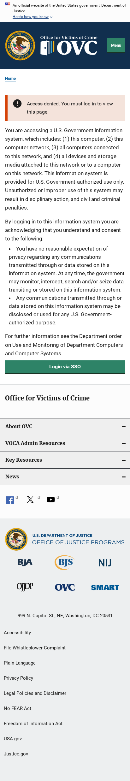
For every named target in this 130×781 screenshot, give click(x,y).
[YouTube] (53, 502)
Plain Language (20, 663)
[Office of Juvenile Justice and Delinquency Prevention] (25, 592)
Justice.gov (16, 754)
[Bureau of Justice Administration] (25, 567)
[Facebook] (12, 502)
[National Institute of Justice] (105, 567)
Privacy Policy (18, 678)
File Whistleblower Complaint (35, 648)
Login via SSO (65, 367)
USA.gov (13, 739)
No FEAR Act (17, 708)
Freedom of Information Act (33, 723)
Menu (116, 45)
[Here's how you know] (65, 11)
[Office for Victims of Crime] (65, 591)
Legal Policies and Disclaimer (35, 693)
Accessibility (17, 633)
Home (10, 78)
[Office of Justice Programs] (20, 45)
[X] (32, 502)
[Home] (71, 46)
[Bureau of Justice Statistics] (65, 571)
